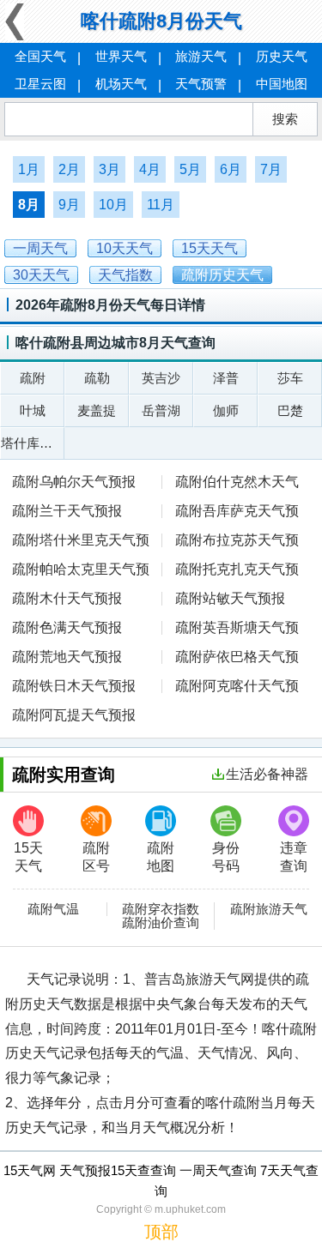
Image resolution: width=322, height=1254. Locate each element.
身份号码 (226, 857)
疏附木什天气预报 (67, 598)
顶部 (161, 1231)
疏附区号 (96, 857)
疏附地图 (160, 857)
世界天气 (121, 56)
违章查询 (293, 857)
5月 (190, 169)
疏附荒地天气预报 (67, 656)
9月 (69, 204)
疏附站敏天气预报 (230, 598)
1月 (28, 169)
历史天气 (281, 56)
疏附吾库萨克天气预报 (230, 512)
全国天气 (40, 56)
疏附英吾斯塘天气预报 (230, 629)
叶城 (33, 410)
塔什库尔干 (32, 443)
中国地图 (281, 83)
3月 (109, 169)
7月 (271, 169)
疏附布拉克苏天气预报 (230, 542)
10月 (113, 204)
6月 (230, 169)
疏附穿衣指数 (160, 909)
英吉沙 (161, 378)
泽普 (226, 378)
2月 (69, 169)
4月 (150, 169)
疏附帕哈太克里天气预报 (80, 571)
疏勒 (97, 378)
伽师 (226, 410)
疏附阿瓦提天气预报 (74, 715)
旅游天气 (201, 56)
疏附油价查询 (160, 923)
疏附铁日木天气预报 (74, 685)
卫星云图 (40, 83)
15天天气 (28, 857)
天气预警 (201, 83)
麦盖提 (96, 410)
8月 (28, 204)
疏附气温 (53, 909)
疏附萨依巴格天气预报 (230, 658)
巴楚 (290, 410)
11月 (160, 204)
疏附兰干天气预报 (67, 510)
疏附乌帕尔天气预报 (74, 481)
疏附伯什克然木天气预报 (230, 483)
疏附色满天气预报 (67, 627)
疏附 (33, 378)
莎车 (290, 378)
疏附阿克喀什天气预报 (230, 687)
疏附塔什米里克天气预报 (80, 542)
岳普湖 (161, 410)
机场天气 (121, 83)
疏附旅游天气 (268, 909)
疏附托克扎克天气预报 (230, 571)
